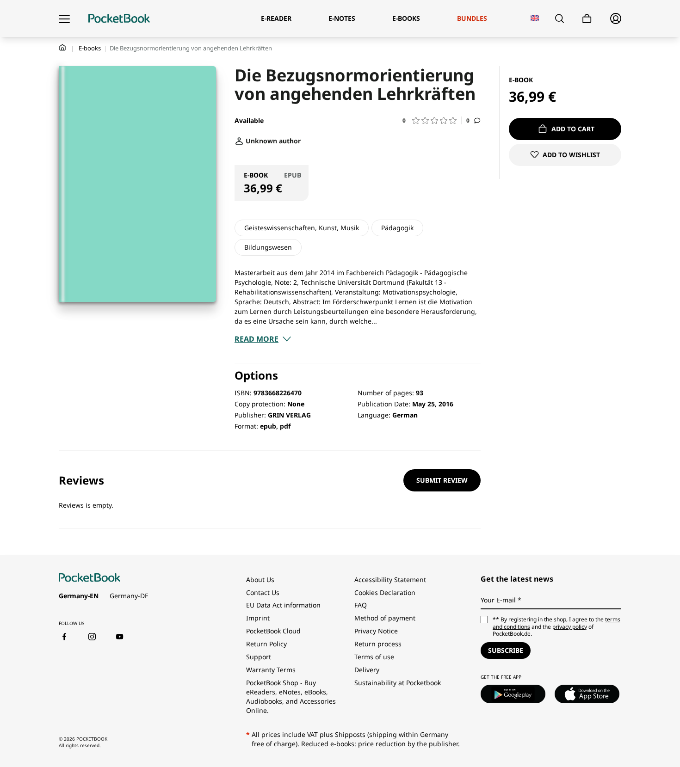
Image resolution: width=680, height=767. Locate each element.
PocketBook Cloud (273, 630)
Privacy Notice (376, 630)
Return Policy (266, 643)
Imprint (258, 618)
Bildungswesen (268, 247)
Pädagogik (397, 227)
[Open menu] (64, 18)
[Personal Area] (615, 18)
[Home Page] (119, 18)
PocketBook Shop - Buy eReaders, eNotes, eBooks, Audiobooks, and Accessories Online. (291, 696)
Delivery (366, 669)
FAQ (360, 605)
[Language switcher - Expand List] (535, 18)
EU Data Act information (283, 605)
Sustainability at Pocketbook (397, 682)
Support (258, 656)
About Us (260, 579)
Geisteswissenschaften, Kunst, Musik (301, 227)
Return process (378, 643)
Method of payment (384, 618)
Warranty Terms (271, 669)
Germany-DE (129, 595)
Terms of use (374, 656)
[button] (432, 120)
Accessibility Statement (390, 579)
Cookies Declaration (385, 592)
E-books (90, 48)
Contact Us (262, 592)
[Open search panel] (559, 18)
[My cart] (587, 19)
